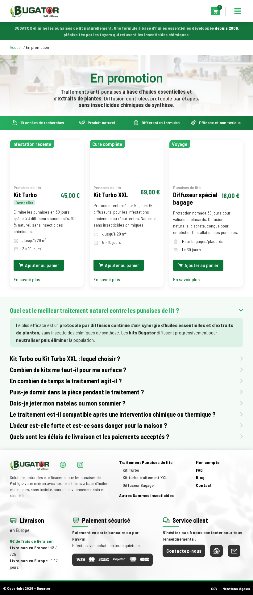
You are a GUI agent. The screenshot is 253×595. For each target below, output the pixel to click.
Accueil (16, 47)
